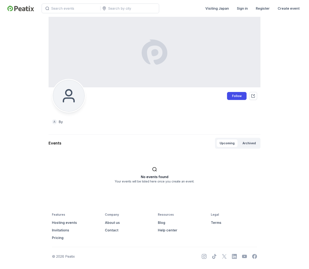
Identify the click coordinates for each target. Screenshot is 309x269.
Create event (289, 8)
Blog (161, 222)
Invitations (60, 230)
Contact (111, 230)
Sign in (242, 8)
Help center (167, 230)
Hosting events (64, 222)
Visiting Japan (217, 8)
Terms (216, 222)
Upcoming (227, 143)
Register (263, 8)
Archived (249, 143)
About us (112, 222)
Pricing (57, 238)
